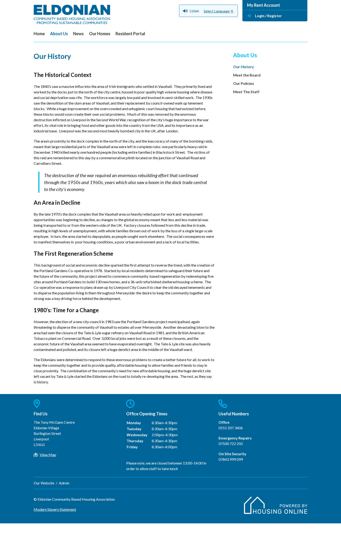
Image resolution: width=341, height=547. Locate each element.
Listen (194, 11)
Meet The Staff (246, 91)
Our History (243, 66)
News (78, 33)
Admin (64, 483)
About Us (59, 33)
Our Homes (99, 33)
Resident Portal (130, 33)
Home (39, 33)
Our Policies (243, 83)
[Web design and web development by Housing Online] (275, 512)
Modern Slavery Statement (55, 509)
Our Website (44, 483)
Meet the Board (247, 75)
